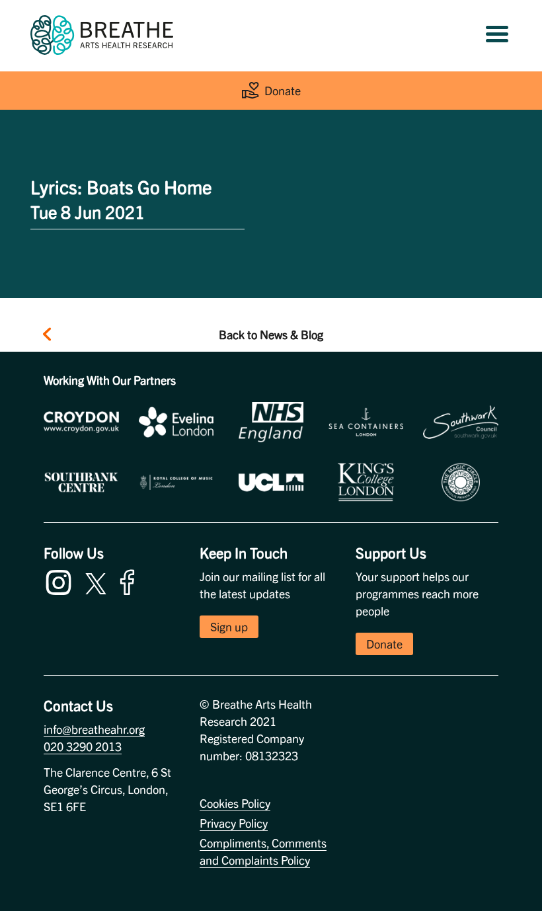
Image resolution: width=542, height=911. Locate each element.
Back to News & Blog (271, 334)
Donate (282, 90)
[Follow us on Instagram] (61, 580)
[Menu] (497, 35)
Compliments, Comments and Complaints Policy (263, 851)
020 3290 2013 (83, 746)
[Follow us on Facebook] (130, 580)
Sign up (229, 626)
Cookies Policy (235, 803)
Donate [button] (384, 643)
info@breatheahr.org (94, 728)
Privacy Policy (234, 822)
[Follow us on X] (95, 581)
